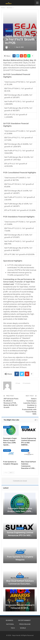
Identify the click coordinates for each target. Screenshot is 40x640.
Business (9, 31)
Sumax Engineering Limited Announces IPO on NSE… (20, 534)
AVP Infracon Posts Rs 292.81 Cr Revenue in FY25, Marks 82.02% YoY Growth (11, 403)
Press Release (24, 624)
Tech (13, 628)
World (23, 628)
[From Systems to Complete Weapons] (11, 453)
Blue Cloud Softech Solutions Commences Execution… (20, 582)
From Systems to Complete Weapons (20, 558)
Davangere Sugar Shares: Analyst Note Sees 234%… (20, 509)
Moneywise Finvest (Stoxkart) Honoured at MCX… (20, 606)
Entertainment (24, 620)
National (10, 624)
